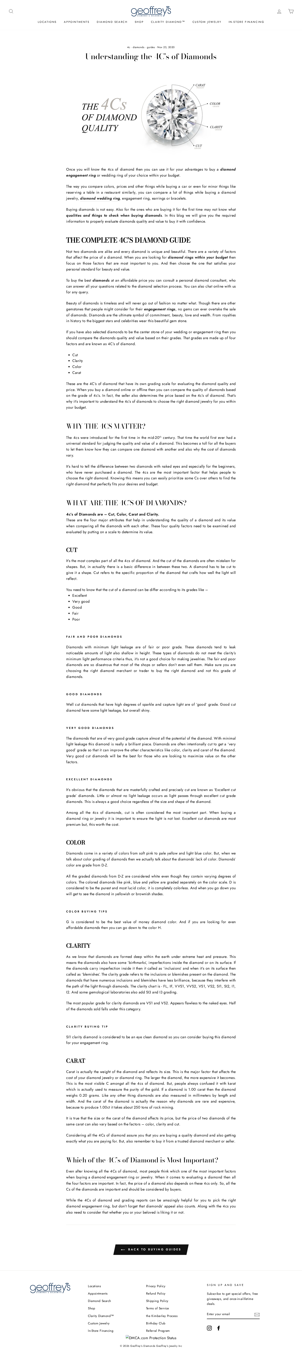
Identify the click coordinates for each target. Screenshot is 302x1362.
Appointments (76, 22)
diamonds (138, 47)
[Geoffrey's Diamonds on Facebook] (218, 1327)
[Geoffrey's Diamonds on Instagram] (209, 1327)
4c (128, 47)
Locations (47, 22)
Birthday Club (156, 1323)
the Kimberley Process (162, 1316)
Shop (139, 22)
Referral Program (158, 1330)
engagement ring (96, 1206)
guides (151, 47)
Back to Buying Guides (154, 1249)
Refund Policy (156, 1293)
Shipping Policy (157, 1301)
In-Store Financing (246, 22)
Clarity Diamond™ (168, 22)
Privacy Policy (155, 1286)
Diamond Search (112, 22)
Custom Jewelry (206, 22)
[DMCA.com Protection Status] (151, 1338)
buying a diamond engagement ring (105, 1177)
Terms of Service (157, 1308)
